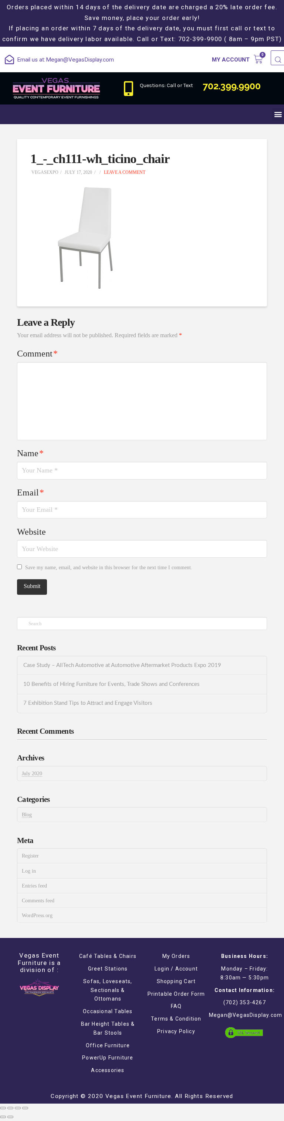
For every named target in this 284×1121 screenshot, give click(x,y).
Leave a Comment (124, 172)
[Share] (10, 1108)
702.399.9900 (232, 86)
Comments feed (38, 900)
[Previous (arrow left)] (3, 1117)
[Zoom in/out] (25, 1108)
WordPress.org (37, 915)
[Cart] (258, 59)
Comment (37, 353)
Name (30, 453)
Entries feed (34, 886)
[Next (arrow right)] (10, 1117)
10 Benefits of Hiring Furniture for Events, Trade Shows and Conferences (111, 684)
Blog (27, 814)
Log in (29, 871)
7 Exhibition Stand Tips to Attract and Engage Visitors (87, 703)
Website (31, 532)
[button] (278, 114)
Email (30, 492)
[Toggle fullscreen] (18, 1108)
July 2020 (32, 773)
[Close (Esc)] (3, 1108)
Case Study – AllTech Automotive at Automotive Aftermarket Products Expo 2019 (122, 665)
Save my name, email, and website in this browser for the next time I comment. (108, 567)
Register (30, 856)
